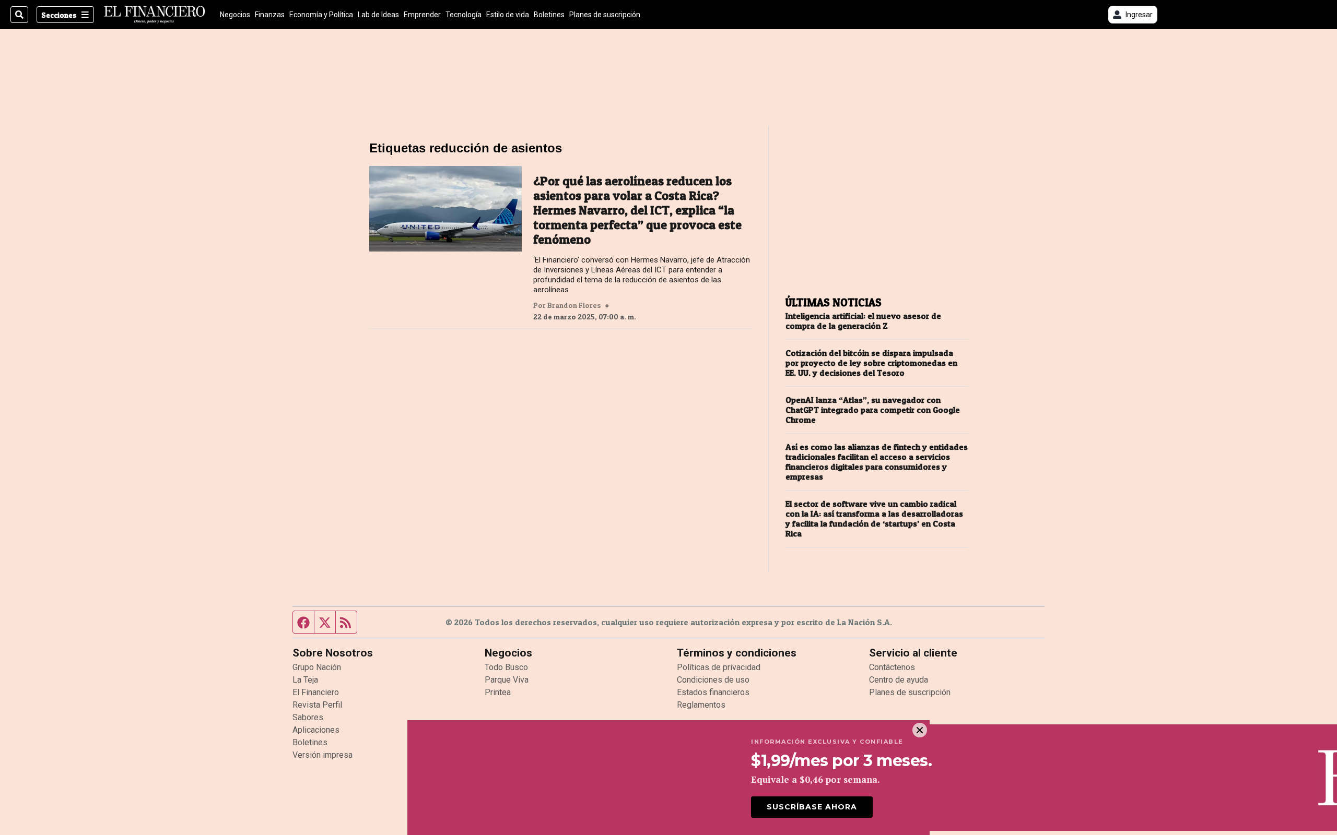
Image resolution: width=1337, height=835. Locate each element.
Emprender (422, 14)
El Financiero (315, 692)
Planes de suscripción (604, 14)
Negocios (235, 14)
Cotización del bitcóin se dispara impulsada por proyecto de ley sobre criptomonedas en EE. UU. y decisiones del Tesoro (871, 363)
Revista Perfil (317, 705)
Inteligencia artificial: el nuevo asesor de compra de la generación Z (863, 321)
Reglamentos (701, 705)
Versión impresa (322, 755)
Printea (498, 692)
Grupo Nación (316, 667)
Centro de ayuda (898, 680)
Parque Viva (507, 680)
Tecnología (463, 14)
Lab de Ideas (378, 14)
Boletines (549, 14)
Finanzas (270, 14)
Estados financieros (713, 692)
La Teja (305, 680)
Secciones (59, 14)
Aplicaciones (315, 730)
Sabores (307, 717)
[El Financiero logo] (154, 15)
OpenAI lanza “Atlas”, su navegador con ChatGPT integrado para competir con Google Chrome (872, 410)
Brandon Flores (574, 305)
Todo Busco (506, 667)
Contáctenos (892, 667)
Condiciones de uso (713, 680)
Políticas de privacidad (718, 667)
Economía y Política (321, 14)
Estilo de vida (507, 14)
